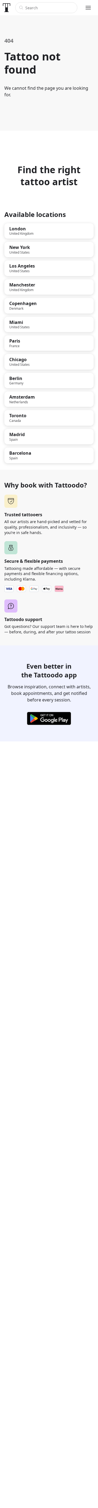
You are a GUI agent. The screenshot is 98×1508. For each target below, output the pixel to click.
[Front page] (6, 7)
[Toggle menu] (88, 7)
